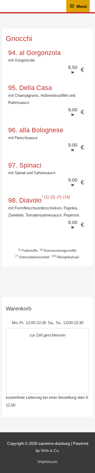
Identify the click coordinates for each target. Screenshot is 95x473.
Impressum (48, 462)
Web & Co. (50, 451)
